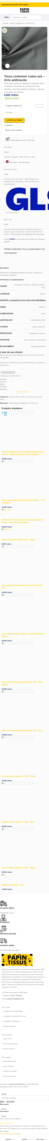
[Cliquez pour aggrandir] (7, 66)
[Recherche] (39, 17)
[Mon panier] (45, 17)
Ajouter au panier (14, 120)
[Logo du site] (24, 10)
